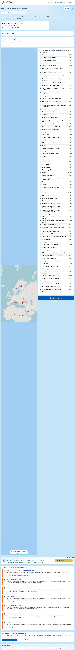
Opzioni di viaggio (9, 33)
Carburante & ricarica (60, 2)
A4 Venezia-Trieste (16, 579)
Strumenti (50, 2)
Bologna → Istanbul (62, 648)
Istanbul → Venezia (7, 648)
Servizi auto (70, 2)
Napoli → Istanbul (40, 648)
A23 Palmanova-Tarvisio (18, 614)
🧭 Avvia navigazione (56, 298)
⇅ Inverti (67, 8)
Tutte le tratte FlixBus (24, 639)
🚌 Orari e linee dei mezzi (9, 639)
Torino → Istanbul (51, 648)
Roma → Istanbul (19, 648)
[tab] (4, 13)
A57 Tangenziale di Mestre (27, 570)
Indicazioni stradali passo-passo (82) (55, 51)
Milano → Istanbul (29, 648)
